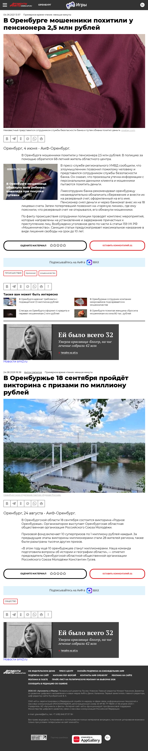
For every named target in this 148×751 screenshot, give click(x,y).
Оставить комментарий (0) (117, 245)
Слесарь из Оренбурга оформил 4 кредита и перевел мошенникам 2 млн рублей (44, 312)
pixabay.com (128, 130)
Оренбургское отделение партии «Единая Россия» (32, 495)
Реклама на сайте (122, 675)
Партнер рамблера (59, 737)
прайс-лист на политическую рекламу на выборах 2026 (83, 679)
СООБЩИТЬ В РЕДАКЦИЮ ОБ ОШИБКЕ (48, 684)
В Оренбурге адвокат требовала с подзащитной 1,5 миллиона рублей (38, 300)
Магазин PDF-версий (64, 675)
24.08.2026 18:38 (12, 372)
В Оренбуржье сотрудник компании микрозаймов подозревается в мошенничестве (110, 302)
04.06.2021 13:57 (11, 14)
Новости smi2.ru (15, 361)
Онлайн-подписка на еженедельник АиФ (100, 671)
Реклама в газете (38, 679)
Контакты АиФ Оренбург (94, 675)
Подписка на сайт (38, 675)
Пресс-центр (66, 671)
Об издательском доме (41, 671)
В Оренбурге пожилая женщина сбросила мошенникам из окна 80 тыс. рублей (114, 312)
